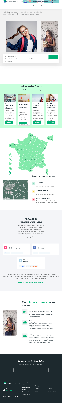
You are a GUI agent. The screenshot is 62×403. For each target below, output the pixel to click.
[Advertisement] (31, 74)
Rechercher (53, 56)
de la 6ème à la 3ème (45, 252)
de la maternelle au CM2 (17, 252)
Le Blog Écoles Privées (31, 86)
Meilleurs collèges (26, 391)
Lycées (41, 6)
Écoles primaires (14, 248)
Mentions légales (52, 391)
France (7, 252)
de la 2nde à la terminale (32, 266)
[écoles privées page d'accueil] (11, 385)
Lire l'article (9, 122)
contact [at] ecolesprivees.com (10, 391)
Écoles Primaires (22, 6)
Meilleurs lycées (26, 394)
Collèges (33, 6)
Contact (50, 388)
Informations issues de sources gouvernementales (30, 282)
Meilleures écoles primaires (26, 388)
